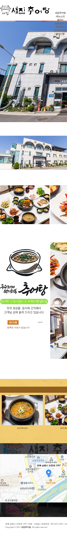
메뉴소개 (60, 16)
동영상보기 (60, 23)
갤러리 (60, 19)
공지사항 (60, 34)
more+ (40, 322)
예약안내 (60, 27)
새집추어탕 (60, 12)
